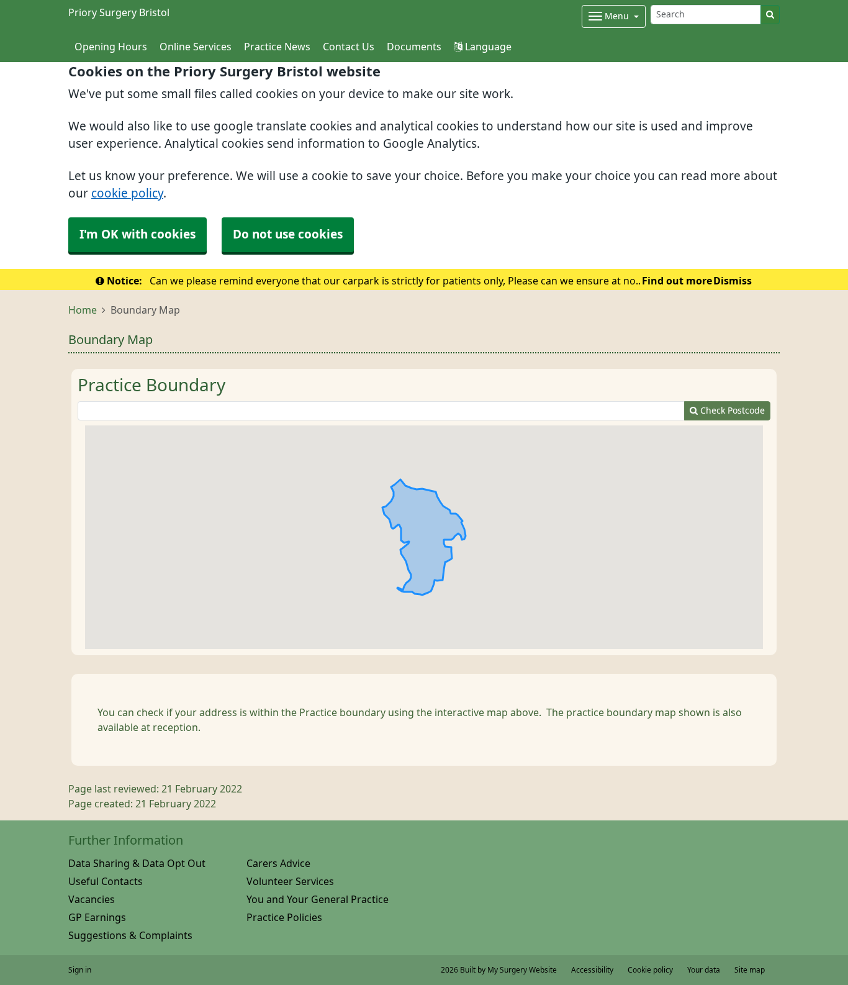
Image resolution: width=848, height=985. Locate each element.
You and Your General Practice (317, 899)
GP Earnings (97, 917)
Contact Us (348, 47)
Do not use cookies (288, 234)
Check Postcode (731, 410)
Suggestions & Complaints (130, 935)
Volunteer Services (290, 881)
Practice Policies (284, 917)
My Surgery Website (522, 970)
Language (487, 47)
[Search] (770, 14)
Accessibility (592, 970)
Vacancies (91, 899)
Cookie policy (650, 970)
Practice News (277, 47)
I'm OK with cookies (137, 234)
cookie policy (127, 193)
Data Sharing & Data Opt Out (136, 863)
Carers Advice (278, 863)
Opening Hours (110, 47)
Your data (703, 970)
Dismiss (732, 281)
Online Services (196, 47)
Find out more (677, 281)
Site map (749, 970)
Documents (414, 47)
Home (82, 310)
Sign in (79, 970)
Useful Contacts (105, 881)
